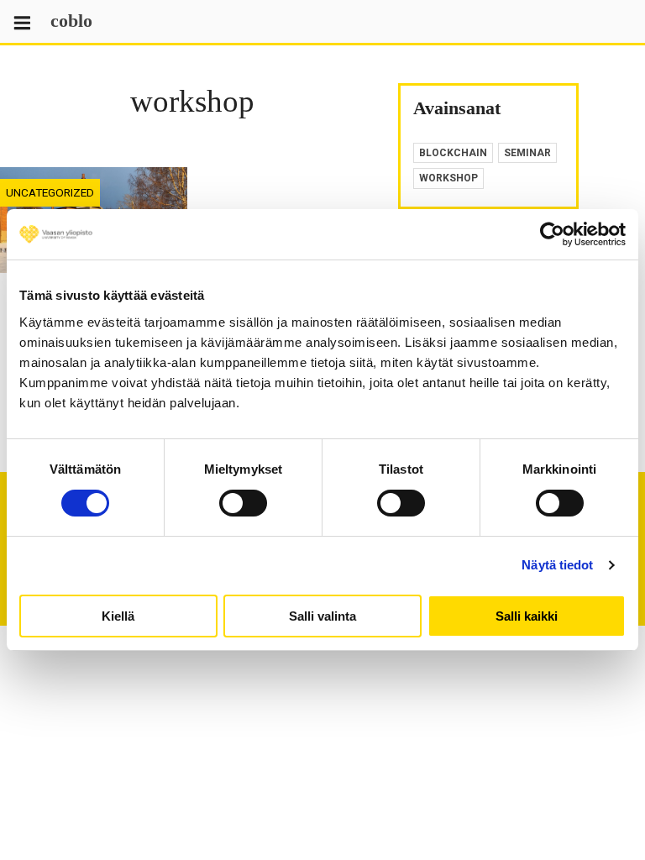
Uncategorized (50, 192)
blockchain (453, 153)
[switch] (243, 503)
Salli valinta (322, 616)
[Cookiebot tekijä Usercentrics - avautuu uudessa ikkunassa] (552, 234)
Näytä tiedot (557, 565)
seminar (527, 153)
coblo (71, 20)
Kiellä (118, 616)
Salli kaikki (527, 616)
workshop (448, 178)
